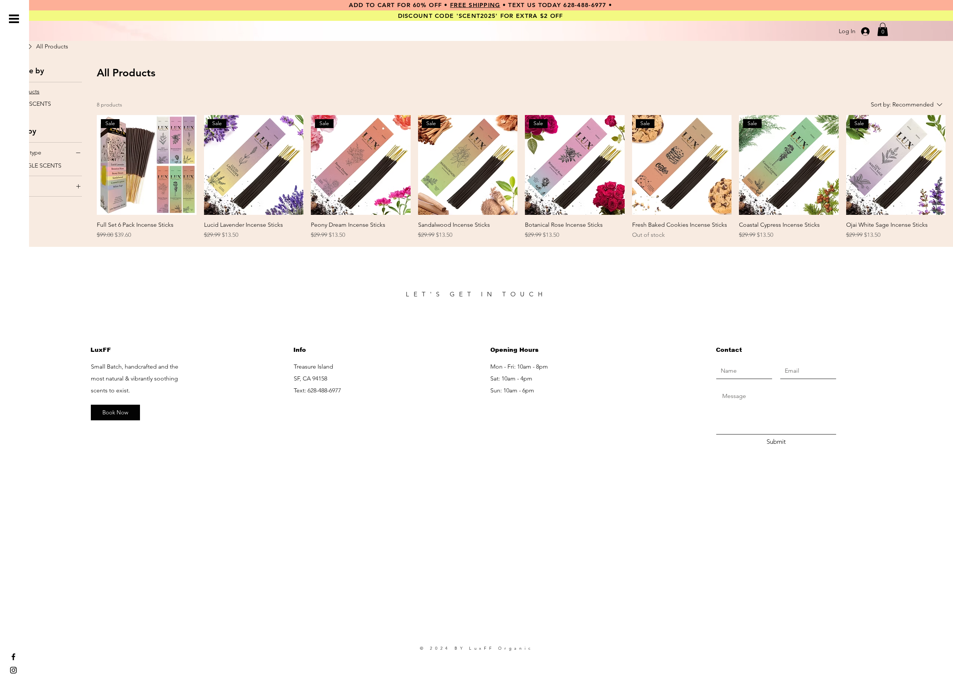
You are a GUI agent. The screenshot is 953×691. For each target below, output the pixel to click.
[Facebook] (13, 656)
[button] (14, 19)
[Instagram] (13, 670)
